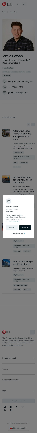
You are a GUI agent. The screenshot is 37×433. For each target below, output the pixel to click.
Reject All (12, 228)
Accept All (25, 228)
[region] (18, 216)
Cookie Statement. (13, 221)
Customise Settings (18, 233)
